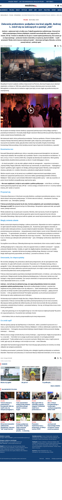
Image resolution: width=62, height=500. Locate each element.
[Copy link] (60, 46)
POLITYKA (47, 10)
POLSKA (11, 10)
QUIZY (40, 10)
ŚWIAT (18, 10)
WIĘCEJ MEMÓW (55, 386)
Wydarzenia (17, 15)
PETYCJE (24, 10)
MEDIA (59, 10)
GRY (35, 10)
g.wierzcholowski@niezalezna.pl (21, 437)
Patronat (41, 458)
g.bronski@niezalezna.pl (15, 442)
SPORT (54, 10)
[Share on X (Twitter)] (58, 46)
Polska (11, 15)
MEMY (30, 10)
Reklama (48, 458)
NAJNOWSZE (4, 10)
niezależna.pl (4, 15)
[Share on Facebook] (55, 46)
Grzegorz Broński (8, 46)
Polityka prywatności (57, 458)
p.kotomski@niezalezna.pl (14, 443)
